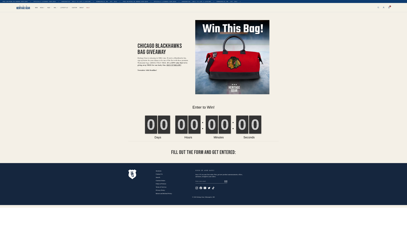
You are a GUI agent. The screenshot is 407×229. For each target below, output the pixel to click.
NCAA (42, 7)
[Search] (378, 7)
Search (158, 177)
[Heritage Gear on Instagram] (196, 188)
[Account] (383, 7)
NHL (55, 7)
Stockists (159, 171)
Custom (74, 7)
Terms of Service (161, 187)
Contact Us (159, 174)
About (81, 7)
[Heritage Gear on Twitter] (209, 188)
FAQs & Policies (161, 184)
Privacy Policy (160, 190)
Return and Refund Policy (164, 193)
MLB (48, 7)
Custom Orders (160, 181)
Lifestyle (64, 7)
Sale (88, 7)
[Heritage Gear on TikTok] (213, 188)
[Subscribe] (225, 181)
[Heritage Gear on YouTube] (205, 188)
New (36, 7)
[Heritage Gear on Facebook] (201, 188)
